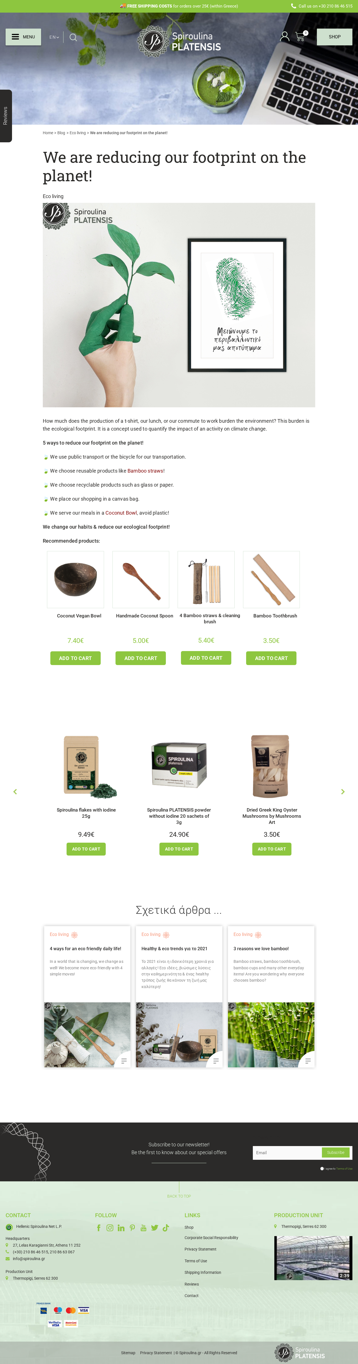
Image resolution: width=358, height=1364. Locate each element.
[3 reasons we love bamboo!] (263, 1034)
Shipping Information (203, 1272)
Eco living (53, 196)
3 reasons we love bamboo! (253, 948)
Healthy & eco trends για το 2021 (167, 948)
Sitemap (128, 1353)
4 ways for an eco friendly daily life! (77, 948)
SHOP (335, 36)
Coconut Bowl (121, 513)
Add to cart (75, 658)
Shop (189, 1227)
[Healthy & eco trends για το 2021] (171, 1034)
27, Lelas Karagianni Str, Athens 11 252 (47, 1245)
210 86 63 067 (62, 1252)
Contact (192, 1295)
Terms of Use (344, 1168)
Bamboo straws (145, 471)
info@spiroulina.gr (29, 1258)
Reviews (192, 1284)
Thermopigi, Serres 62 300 (35, 1278)
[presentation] (15, 791)
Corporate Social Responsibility (211, 1237)
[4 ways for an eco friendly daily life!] (79, 1034)
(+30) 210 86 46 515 (30, 1252)
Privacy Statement (200, 1249)
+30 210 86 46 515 (335, 6)
